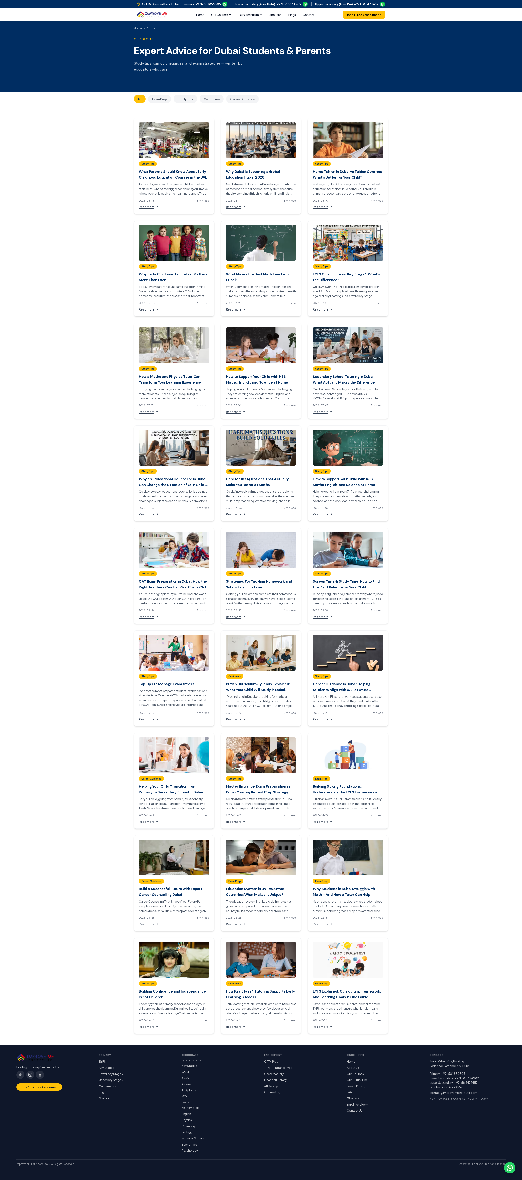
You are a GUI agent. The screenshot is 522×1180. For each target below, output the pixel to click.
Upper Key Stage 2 (111, 1080)
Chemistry (189, 1126)
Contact (308, 15)
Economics (189, 1144)
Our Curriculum (249, 15)
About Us (275, 15)
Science (104, 1098)
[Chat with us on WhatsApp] (509, 1167)
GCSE (186, 1072)
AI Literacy (271, 1086)
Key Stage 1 (106, 1067)
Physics (187, 1120)
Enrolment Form (358, 1104)
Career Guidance (242, 99)
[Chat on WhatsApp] (224, 4)
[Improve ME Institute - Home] (152, 14)
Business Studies (193, 1138)
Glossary (353, 1098)
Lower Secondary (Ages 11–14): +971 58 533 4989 (268, 4)
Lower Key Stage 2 (111, 1074)
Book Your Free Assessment (39, 1087)
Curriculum (212, 99)
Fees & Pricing (356, 1086)
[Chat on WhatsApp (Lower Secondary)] (305, 4)
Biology (187, 1132)
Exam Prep (159, 99)
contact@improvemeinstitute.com (453, 1093)
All (140, 99)
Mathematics (107, 1086)
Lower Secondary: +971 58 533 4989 (454, 1078)
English (103, 1092)
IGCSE (186, 1078)
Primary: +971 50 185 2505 (447, 1073)
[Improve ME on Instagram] (30, 1075)
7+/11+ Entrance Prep (278, 1067)
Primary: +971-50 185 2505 (202, 4)
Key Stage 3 (190, 1065)
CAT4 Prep (271, 1061)
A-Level (187, 1084)
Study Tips (185, 99)
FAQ (350, 1092)
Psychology (190, 1150)
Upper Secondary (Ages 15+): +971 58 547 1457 (346, 4)
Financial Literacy (275, 1080)
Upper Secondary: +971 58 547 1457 (454, 1082)
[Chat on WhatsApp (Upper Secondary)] (382, 4)
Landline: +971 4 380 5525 (447, 1087)
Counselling (272, 1092)
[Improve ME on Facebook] (40, 1075)
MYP (185, 1096)
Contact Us (354, 1110)
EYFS (102, 1061)
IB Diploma (189, 1090)
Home (200, 15)
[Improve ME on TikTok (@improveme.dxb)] (20, 1075)
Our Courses (219, 15)
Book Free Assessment (364, 15)
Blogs (292, 15)
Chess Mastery (274, 1074)
